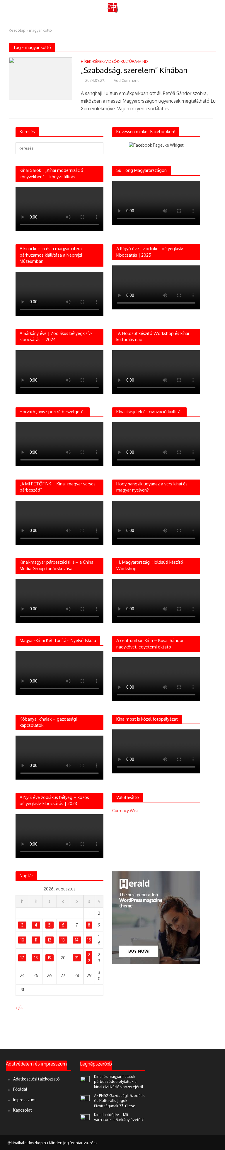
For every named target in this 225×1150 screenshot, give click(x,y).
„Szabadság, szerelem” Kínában (134, 70)
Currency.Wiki (125, 810)
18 (36, 957)
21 (77, 957)
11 (36, 939)
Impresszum (24, 1099)
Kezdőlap (17, 30)
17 (22, 957)
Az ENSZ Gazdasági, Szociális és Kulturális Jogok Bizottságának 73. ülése (119, 1100)
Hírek (86, 62)
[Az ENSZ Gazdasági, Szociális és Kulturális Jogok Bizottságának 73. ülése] (85, 1098)
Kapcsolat (22, 1109)
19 (49, 957)
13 (63, 939)
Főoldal (20, 1089)
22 (89, 957)
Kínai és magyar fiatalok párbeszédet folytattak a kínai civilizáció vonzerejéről (118, 1081)
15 (89, 939)
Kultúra (129, 62)
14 (77, 939)
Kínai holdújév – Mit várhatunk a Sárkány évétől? (119, 1117)
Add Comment (126, 80)
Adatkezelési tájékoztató (36, 1078)
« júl (19, 1007)
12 (49, 939)
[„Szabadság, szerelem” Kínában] (40, 78)
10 (22, 939)
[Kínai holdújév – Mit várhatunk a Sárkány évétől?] (85, 1117)
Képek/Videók (106, 62)
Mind (143, 62)
